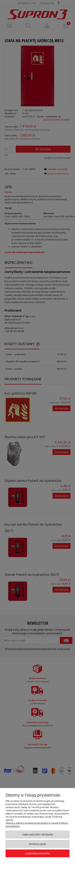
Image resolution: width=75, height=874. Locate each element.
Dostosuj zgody (37, 843)
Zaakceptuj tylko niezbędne (37, 834)
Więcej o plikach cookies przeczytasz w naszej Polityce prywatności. (37, 824)
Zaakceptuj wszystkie (37, 853)
